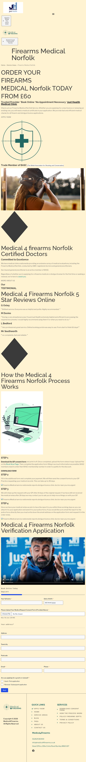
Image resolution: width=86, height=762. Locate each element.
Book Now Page (12, 464)
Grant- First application (12, 681)
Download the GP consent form (13, 462)
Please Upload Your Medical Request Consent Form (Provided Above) (25, 610)
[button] (53, 14)
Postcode (4, 655)
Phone (46, 667)
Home (3, 65)
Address (4, 633)
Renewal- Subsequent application (15, 684)
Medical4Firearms (10, 721)
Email (3, 667)
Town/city (4, 644)
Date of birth (49, 599)
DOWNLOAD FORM (8, 471)
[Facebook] (33, 751)
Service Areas (11, 65)
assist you (22, 277)
